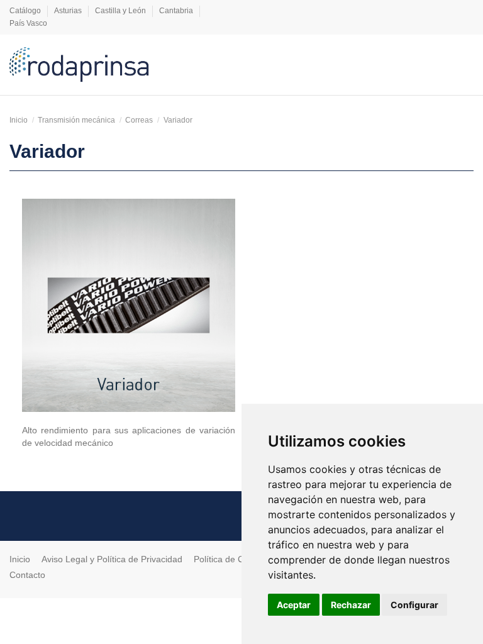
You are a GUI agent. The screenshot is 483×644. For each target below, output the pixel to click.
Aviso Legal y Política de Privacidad (112, 559)
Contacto (27, 575)
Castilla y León (121, 10)
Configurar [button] (414, 604)
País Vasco (28, 23)
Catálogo (26, 10)
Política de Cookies (232, 559)
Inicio (19, 559)
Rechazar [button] (351, 604)
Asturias (69, 10)
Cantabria (177, 10)
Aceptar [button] (294, 604)
